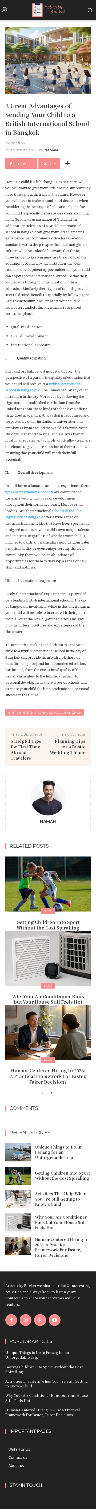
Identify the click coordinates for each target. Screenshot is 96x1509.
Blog (21, 142)
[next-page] (51, 1093)
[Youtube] (55, 1320)
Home (10, 142)
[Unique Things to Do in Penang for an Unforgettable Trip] (18, 1152)
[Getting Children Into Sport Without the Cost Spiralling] (48, 884)
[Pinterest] (40, 1320)
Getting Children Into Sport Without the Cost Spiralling (48, 925)
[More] (67, 163)
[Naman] (48, 798)
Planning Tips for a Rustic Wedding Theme (67, 746)
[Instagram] (25, 1320)
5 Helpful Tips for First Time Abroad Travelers (26, 749)
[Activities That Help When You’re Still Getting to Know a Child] (18, 1199)
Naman (51, 150)
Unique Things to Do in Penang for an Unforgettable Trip (58, 1152)
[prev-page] (42, 1093)
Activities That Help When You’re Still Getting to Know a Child (60, 1199)
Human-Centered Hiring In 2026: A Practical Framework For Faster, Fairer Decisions (48, 1076)
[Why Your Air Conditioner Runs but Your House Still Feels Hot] (48, 958)
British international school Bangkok (44, 712)
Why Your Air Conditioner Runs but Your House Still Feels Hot (48, 999)
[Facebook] (11, 1320)
